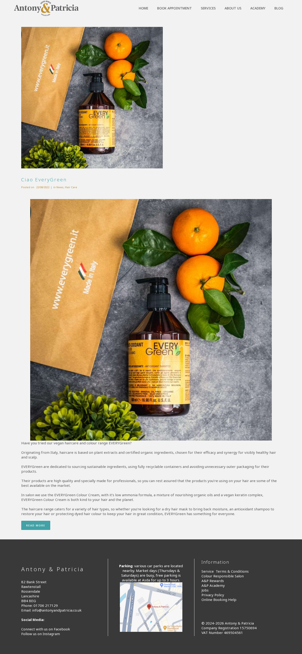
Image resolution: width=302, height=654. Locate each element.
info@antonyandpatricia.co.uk (57, 610)
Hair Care (71, 187)
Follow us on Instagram (40, 633)
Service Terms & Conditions (225, 571)
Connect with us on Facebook (45, 629)
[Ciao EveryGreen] (151, 97)
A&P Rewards (212, 580)
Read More (35, 525)
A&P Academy (213, 585)
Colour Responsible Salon (222, 576)
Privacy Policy (212, 594)
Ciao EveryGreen (44, 179)
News (59, 187)
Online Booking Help (218, 599)
